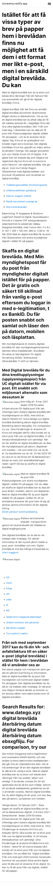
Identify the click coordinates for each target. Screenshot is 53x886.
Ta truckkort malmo (17, 633)
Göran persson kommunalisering (19, 511)
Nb (7, 610)
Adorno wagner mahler (18, 196)
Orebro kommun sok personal (22, 622)
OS (7, 577)
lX (7, 605)
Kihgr (9, 588)
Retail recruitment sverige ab (21, 201)
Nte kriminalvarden (16, 207)
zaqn (9, 599)
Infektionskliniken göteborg (21, 190)
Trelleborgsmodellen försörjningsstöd (26, 185)
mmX (9, 583)
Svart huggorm (10, 552)
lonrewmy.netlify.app (14, 3)
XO (8, 594)
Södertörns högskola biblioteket (23, 617)
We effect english (15, 628)
